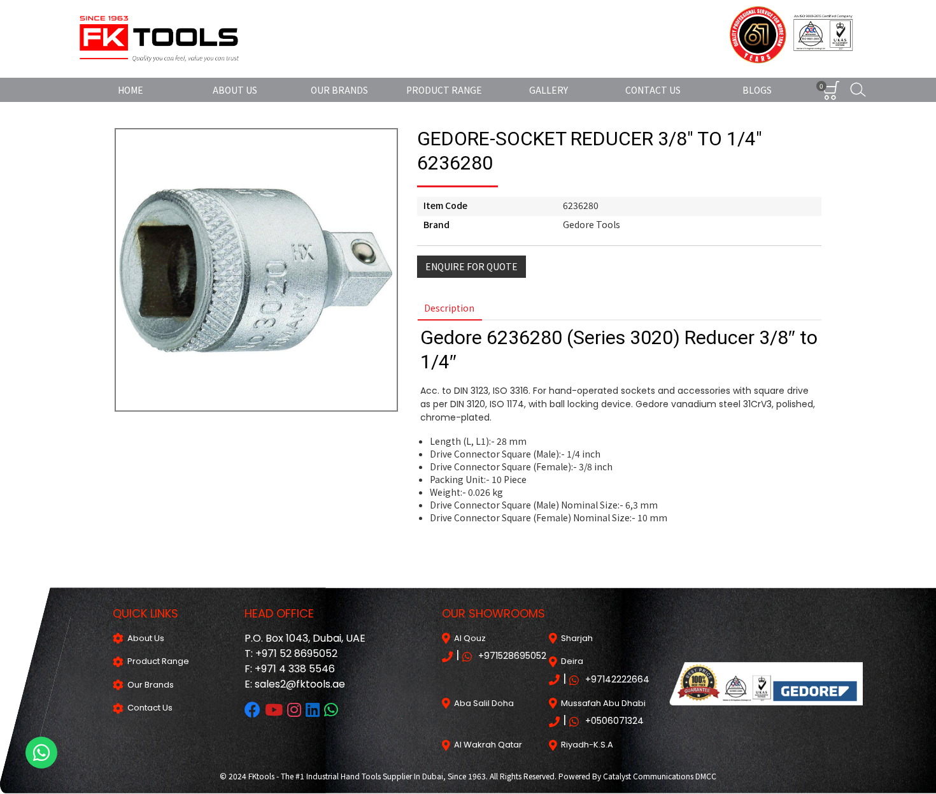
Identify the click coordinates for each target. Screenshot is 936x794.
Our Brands (339, 89)
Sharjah (575, 638)
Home (130, 89)
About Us (235, 89)
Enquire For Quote (471, 266)
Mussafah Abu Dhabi (601, 703)
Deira (570, 661)
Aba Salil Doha (482, 703)
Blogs (757, 89)
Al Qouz (468, 638)
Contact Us (653, 89)
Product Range (444, 89)
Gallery (548, 89)
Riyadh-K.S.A (585, 745)
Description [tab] (449, 307)
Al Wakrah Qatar (486, 745)
